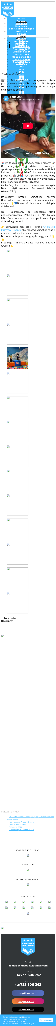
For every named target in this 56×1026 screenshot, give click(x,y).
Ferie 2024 (11, 73)
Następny (7, 621)
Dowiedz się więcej (26, 1023)
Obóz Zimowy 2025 (17, 824)
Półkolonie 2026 (15, 827)
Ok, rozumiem (46, 1020)
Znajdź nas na (26, 993)
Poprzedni (9, 618)
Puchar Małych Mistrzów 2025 (21, 830)
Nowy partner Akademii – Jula (21, 822)
